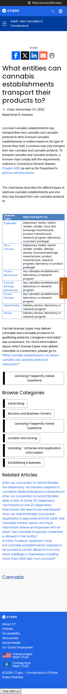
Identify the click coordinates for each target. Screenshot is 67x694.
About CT (9, 624)
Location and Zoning (22, 438)
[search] (53, 11)
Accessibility (11, 633)
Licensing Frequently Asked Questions (34, 378)
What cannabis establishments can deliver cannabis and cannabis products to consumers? (30, 360)
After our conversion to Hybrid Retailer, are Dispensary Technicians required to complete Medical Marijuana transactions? (33, 487)
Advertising (16, 403)
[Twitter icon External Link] (25, 55)
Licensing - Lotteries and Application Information (34, 450)
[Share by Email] (43, 55)
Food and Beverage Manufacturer (11, 286)
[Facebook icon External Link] (16, 55)
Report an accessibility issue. (47, 2)
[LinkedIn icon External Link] (34, 55)
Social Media (11, 643)
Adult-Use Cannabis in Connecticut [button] (19, 23)
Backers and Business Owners (29, 413)
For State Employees (17, 647)
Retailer (8, 313)
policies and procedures (18, 172)
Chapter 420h (11, 168)
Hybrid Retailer (12, 305)
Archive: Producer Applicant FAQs (27, 541)
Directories (10, 638)
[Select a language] (61, 11)
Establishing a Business (24, 462)
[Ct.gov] (16, 11)
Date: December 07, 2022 (25, 109)
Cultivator (10, 223)
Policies (7, 629)
